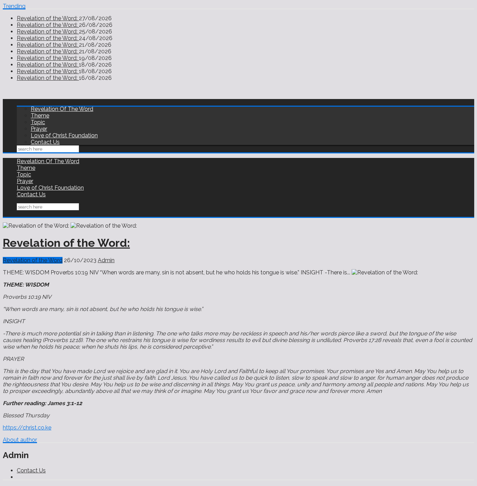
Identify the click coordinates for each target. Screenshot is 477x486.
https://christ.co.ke (27, 427)
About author (20, 439)
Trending (14, 6)
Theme (40, 115)
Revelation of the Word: (48, 18)
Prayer (39, 129)
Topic (38, 122)
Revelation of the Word (33, 260)
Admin (106, 260)
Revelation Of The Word (62, 109)
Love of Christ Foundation (64, 135)
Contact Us (45, 142)
